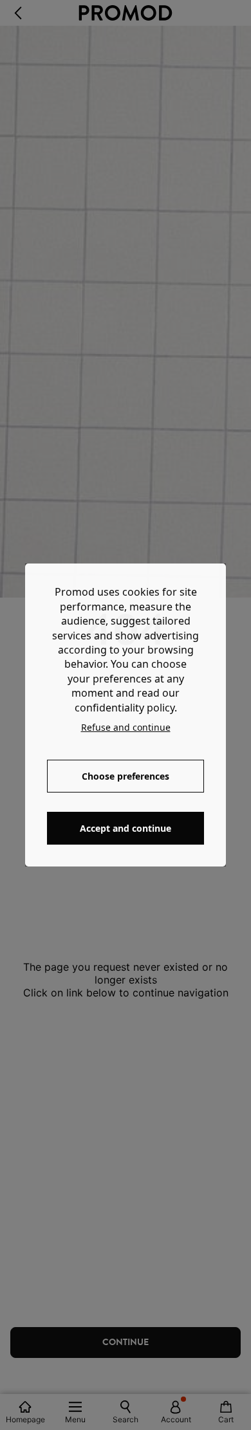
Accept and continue (125, 828)
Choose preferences (125, 776)
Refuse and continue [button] (126, 727)
